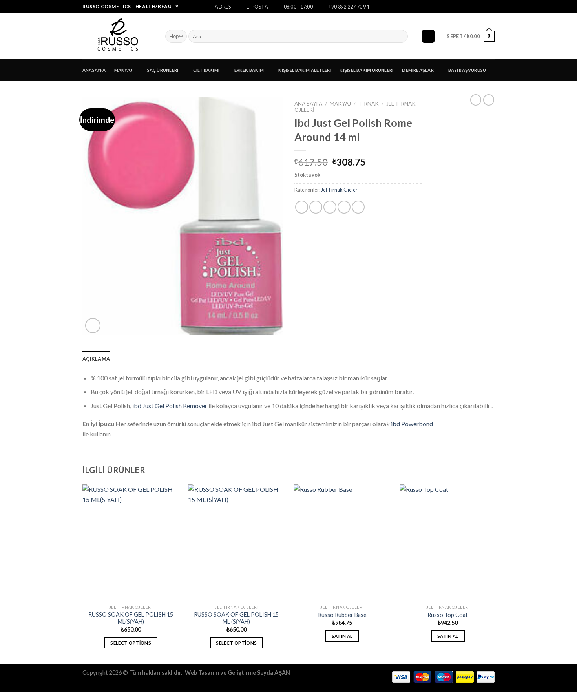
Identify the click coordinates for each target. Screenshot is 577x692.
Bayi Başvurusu (467, 70)
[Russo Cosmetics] (117, 36)
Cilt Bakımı (206, 70)
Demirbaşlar (417, 70)
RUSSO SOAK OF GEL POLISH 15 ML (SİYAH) (236, 618)
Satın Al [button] (342, 636)
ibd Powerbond (412, 423)
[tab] (96, 359)
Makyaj (123, 70)
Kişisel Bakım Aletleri (304, 70)
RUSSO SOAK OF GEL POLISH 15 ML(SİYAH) (130, 618)
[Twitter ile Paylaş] (315, 207)
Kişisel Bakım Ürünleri (366, 70)
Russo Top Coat (447, 615)
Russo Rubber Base (342, 615)
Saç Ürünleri (163, 70)
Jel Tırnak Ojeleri (340, 189)
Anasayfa (94, 70)
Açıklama (96, 359)
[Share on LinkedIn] (358, 207)
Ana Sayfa (308, 103)
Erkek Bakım (249, 70)
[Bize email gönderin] (490, 6)
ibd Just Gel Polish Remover (169, 405)
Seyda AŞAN (273, 672)
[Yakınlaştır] (92, 325)
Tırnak (368, 103)
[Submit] (400, 36)
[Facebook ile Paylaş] (301, 207)
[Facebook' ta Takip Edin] (475, 6)
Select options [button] (130, 642)
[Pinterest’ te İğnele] (344, 207)
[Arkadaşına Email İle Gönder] (329, 207)
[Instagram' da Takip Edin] (483, 6)
